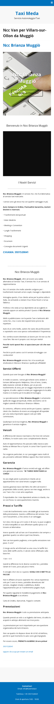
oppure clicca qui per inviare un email (18, 651)
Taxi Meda (27, 13)
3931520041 (8, 646)
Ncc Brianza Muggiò (21, 45)
